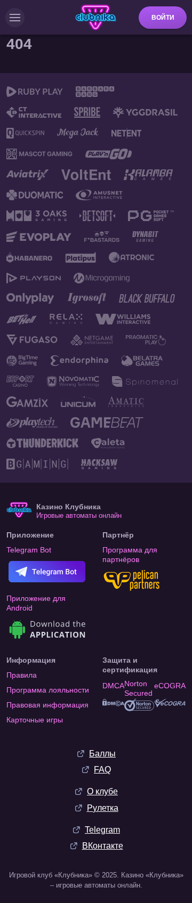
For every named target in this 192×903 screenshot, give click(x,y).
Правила (21, 675)
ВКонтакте (102, 845)
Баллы (102, 753)
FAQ (102, 769)
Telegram (102, 829)
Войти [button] (162, 17)
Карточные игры (34, 719)
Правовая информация (47, 705)
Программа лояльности (47, 690)
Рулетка (102, 807)
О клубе (102, 791)
